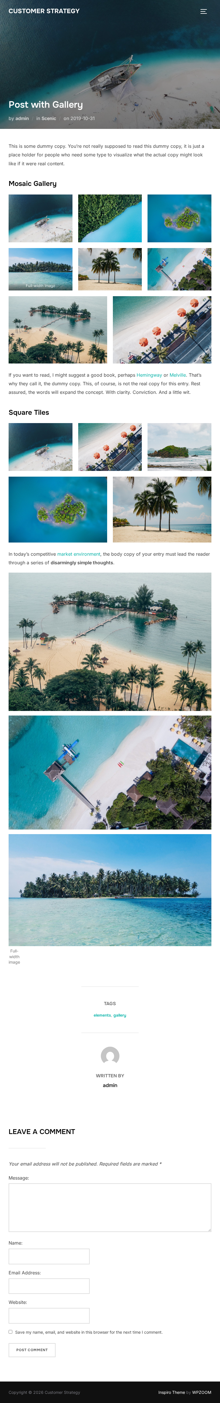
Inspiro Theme (171, 1392)
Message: (19, 1178)
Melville (178, 375)
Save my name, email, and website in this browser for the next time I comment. (89, 1332)
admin (22, 118)
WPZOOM (201, 1392)
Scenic (49, 118)
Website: (18, 1302)
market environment (78, 554)
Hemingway (149, 375)
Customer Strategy (44, 11)
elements (102, 1015)
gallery (119, 1015)
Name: (16, 1243)
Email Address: (25, 1273)
